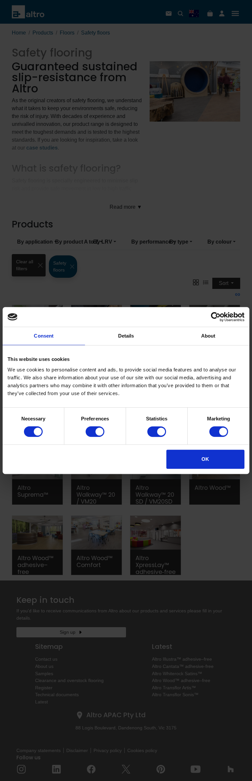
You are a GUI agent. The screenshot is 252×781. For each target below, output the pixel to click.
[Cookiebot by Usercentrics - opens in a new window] (215, 317)
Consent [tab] (43, 336)
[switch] (95, 431)
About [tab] (208, 336)
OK (205, 459)
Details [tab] (126, 336)
